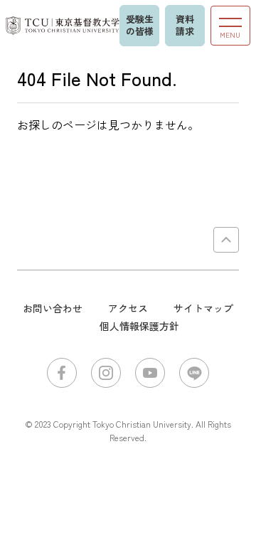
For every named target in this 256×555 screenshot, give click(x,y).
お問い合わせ (52, 308)
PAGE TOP (226, 240)
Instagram (106, 373)
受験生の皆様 (140, 25)
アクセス (128, 308)
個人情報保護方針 (139, 326)
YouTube (150, 373)
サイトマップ (203, 308)
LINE (194, 373)
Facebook (62, 373)
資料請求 (185, 25)
